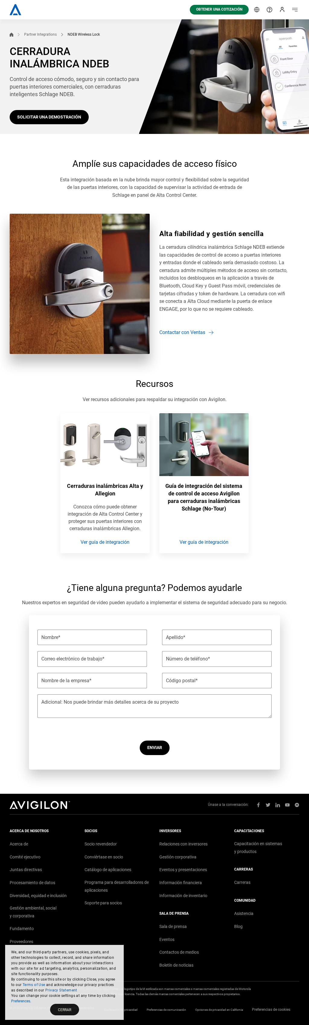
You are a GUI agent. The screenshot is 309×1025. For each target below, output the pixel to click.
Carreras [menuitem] (242, 882)
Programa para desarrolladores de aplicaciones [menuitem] (116, 886)
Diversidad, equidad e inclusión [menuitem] (38, 895)
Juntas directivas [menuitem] (26, 869)
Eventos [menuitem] (166, 939)
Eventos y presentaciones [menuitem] (183, 869)
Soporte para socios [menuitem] (103, 902)
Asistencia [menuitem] (243, 913)
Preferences (20, 1001)
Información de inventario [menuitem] (183, 895)
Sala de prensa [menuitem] (173, 926)
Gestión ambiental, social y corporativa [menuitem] (33, 912)
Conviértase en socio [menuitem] (103, 857)
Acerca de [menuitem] (19, 844)
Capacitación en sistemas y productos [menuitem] (258, 847)
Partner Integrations (40, 34)
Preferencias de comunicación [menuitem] (166, 1009)
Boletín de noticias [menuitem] (176, 965)
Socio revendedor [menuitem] (100, 844)
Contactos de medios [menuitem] (179, 952)
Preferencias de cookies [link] (271, 1009)
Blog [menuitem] (238, 926)
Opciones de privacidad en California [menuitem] (219, 1009)
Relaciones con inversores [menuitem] (183, 844)
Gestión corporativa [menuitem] (177, 857)
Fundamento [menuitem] (22, 928)
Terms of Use (34, 985)
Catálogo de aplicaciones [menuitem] (107, 869)
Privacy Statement (61, 990)
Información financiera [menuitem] (180, 882)
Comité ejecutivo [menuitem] (25, 857)
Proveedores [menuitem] (21, 941)
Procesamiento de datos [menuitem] (32, 882)
